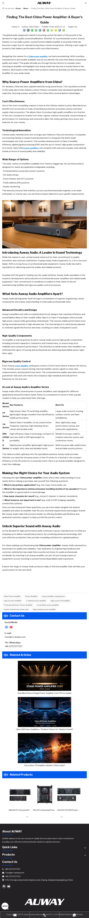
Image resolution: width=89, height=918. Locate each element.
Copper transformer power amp (16, 609)
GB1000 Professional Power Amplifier (20, 810)
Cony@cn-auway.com (15, 637)
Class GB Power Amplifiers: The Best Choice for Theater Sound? (44, 729)
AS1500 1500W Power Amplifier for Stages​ (68, 810)
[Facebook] (6, 627)
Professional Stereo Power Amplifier (18, 605)
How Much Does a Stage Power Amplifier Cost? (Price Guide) (44, 693)
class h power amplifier (13, 601)
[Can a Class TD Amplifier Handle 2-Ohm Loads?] (44, 748)
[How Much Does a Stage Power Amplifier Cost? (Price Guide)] (44, 676)
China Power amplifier (12, 596)
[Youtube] (11, 627)
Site (75, 27)
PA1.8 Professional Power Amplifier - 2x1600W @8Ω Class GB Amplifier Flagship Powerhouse (44, 810)
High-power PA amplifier (60, 601)
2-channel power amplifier (36, 601)
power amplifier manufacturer (53, 596)
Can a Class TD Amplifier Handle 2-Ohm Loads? (44, 765)
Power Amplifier (31, 596)
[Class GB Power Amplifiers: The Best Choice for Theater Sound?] (44, 712)
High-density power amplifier (44, 609)
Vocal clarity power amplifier (48, 605)
